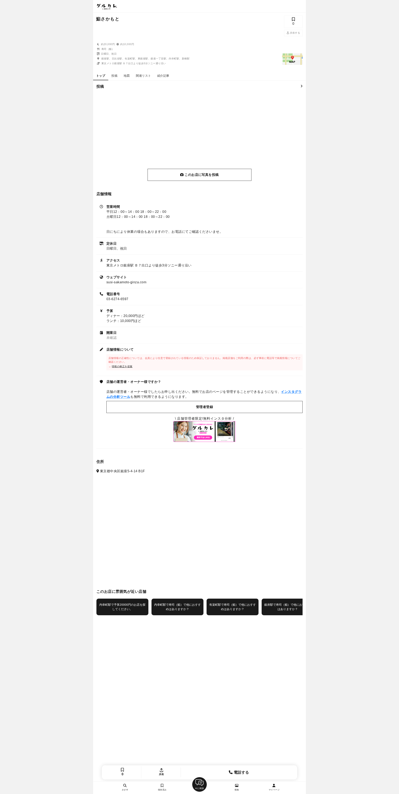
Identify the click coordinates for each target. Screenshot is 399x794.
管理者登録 (204, 407)
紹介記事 (163, 75)
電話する (241, 772)
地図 (127, 75)
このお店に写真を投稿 (201, 174)
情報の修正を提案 (122, 366)
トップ (100, 75)
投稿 (114, 75)
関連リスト (143, 75)
